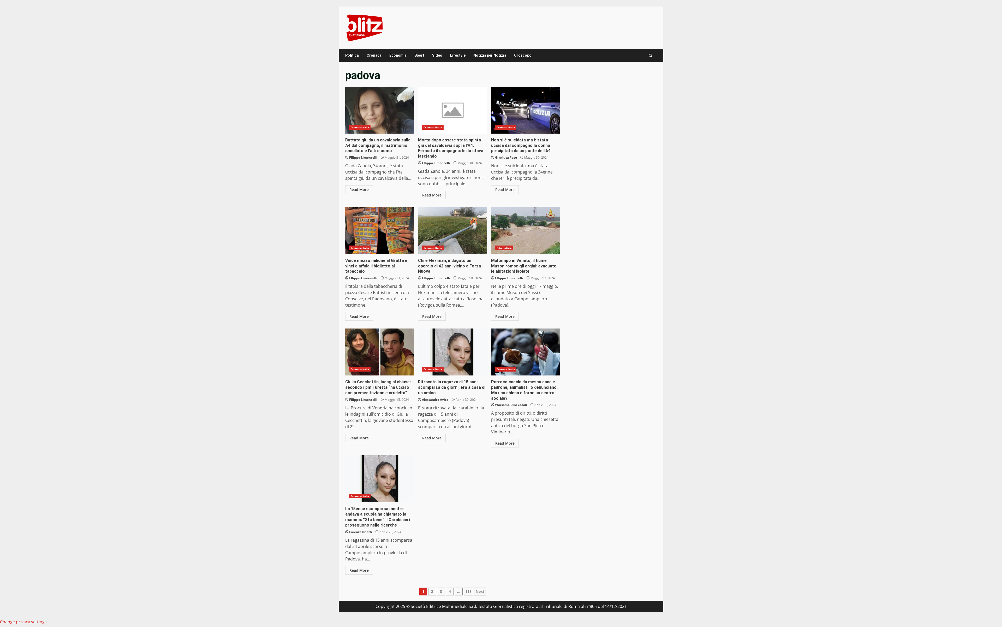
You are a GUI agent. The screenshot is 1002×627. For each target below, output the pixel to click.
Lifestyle (458, 55)
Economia (398, 55)
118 (468, 591)
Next (480, 591)
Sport (419, 55)
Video (437, 55)
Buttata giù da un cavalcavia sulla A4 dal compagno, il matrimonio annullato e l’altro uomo (379, 110)
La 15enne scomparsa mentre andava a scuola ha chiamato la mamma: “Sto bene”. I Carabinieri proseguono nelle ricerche (379, 478)
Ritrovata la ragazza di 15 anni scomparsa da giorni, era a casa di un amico (452, 352)
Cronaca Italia (360, 127)
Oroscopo (523, 55)
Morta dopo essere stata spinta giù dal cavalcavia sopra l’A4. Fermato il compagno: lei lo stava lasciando (452, 110)
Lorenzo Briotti (360, 532)
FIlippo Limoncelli (363, 157)
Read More (359, 189)
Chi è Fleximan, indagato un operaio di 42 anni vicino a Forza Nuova (452, 230)
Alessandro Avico (435, 399)
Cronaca (374, 55)
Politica (352, 55)
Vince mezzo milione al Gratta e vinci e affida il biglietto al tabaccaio (379, 230)
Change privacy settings (23, 622)
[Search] (650, 55)
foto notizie (504, 248)
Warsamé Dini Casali (511, 405)
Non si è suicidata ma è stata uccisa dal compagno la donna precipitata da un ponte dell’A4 (525, 110)
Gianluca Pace (506, 157)
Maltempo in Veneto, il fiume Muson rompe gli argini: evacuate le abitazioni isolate (525, 230)
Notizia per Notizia (489, 55)
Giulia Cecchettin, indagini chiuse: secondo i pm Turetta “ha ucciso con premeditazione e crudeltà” (379, 352)
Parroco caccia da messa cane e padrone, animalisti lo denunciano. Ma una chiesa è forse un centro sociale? (525, 352)
